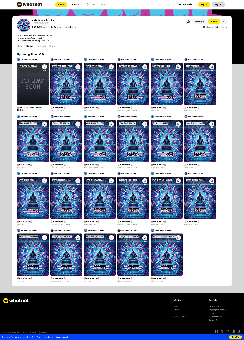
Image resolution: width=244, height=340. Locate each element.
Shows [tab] (29, 46)
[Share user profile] (188, 21)
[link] (61, 4)
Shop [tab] (20, 46)
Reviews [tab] (41, 46)
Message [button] (199, 21)
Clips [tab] (52, 46)
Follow (214, 21)
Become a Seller (186, 4)
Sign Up (235, 337)
